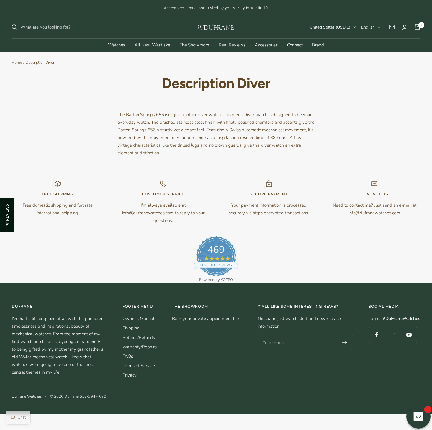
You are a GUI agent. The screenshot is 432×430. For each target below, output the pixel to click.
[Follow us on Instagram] (393, 335)
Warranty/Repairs (140, 347)
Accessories (266, 45)
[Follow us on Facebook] (377, 335)
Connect (295, 45)
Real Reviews (232, 45)
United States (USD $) (330, 27)
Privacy (130, 375)
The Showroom (194, 45)
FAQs (128, 356)
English (368, 27)
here (237, 319)
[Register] (344, 342)
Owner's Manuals (139, 319)
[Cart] (417, 27)
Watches (116, 45)
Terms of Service (139, 366)
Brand (318, 45)
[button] (7, 215)
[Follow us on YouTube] (409, 335)
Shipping (131, 328)
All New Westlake (152, 45)
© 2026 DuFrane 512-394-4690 (78, 396)
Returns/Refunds (139, 337)
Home (17, 62)
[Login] (404, 27)
